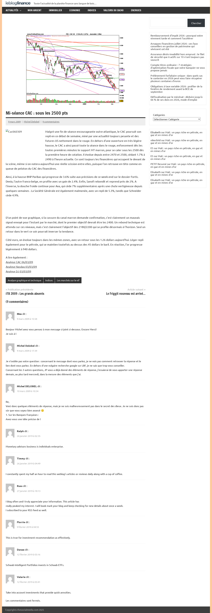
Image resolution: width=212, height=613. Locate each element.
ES (152, 148)
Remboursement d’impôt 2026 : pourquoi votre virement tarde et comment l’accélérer (177, 37)
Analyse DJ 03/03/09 (18, 271)
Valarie (21, 577)
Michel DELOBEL (27, 386)
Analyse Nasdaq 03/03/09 (21, 266)
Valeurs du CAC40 (114, 10)
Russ (20, 486)
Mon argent (34, 10)
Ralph (20, 431)
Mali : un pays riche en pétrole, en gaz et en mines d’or (176, 134)
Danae (20, 549)
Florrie (21, 522)
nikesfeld (156, 140)
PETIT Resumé (159, 163)
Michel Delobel (31, 121)
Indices (92, 10)
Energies (136, 10)
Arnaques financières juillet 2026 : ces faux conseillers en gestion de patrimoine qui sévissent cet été (174, 46)
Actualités (12, 10)
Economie (74, 10)
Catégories (159, 114)
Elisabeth (156, 171)
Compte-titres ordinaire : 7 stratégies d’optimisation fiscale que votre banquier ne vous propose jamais (178, 67)
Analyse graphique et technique (24, 280)
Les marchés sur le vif (68, 280)
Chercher (196, 23)
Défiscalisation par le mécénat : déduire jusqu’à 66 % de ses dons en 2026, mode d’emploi (176, 98)
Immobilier (55, 10)
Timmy (21, 458)
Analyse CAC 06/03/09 (19, 262)
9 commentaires (51, 121)
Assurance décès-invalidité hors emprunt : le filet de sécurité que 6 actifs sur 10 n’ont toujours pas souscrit (177, 56)
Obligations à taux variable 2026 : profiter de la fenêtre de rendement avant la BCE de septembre (176, 89)
